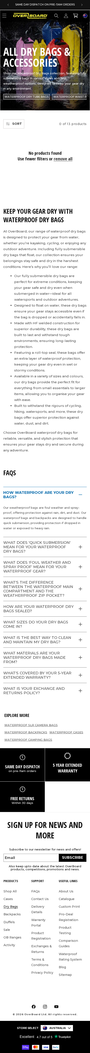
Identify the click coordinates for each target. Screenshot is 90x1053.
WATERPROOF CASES (66, 732)
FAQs (35, 891)
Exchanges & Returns (41, 949)
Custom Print (69, 907)
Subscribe (72, 857)
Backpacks (12, 914)
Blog (62, 967)
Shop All (10, 891)
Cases (8, 899)
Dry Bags (10, 907)
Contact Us (40, 899)
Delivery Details (37, 909)
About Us (66, 891)
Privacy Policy (42, 973)
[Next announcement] (82, 5)
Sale (6, 930)
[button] (56, 16)
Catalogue (66, 899)
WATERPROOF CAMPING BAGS (28, 739)
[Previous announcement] (8, 5)
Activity (9, 945)
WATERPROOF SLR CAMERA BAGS (31, 725)
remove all (63, 159)
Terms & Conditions (39, 962)
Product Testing (65, 930)
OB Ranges (12, 937)
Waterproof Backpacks (25, 732)
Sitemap (65, 975)
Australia (57, 1028)
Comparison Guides (68, 943)
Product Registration (41, 935)
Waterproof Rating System (70, 956)
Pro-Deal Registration (68, 917)
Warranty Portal (38, 922)
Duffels (9, 922)
